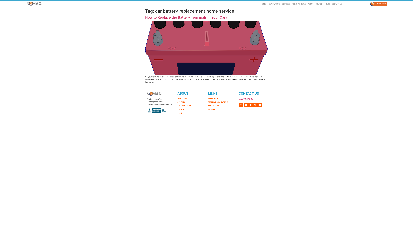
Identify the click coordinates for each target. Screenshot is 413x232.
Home (263, 4)
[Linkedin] (246, 105)
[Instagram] (255, 105)
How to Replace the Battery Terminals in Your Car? (186, 17)
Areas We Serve (299, 4)
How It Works (274, 4)
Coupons (320, 4)
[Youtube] (260, 105)
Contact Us (337, 4)
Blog (328, 4)
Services (286, 4)
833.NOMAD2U (246, 99)
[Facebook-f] (241, 105)
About (310, 4)
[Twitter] (250, 105)
